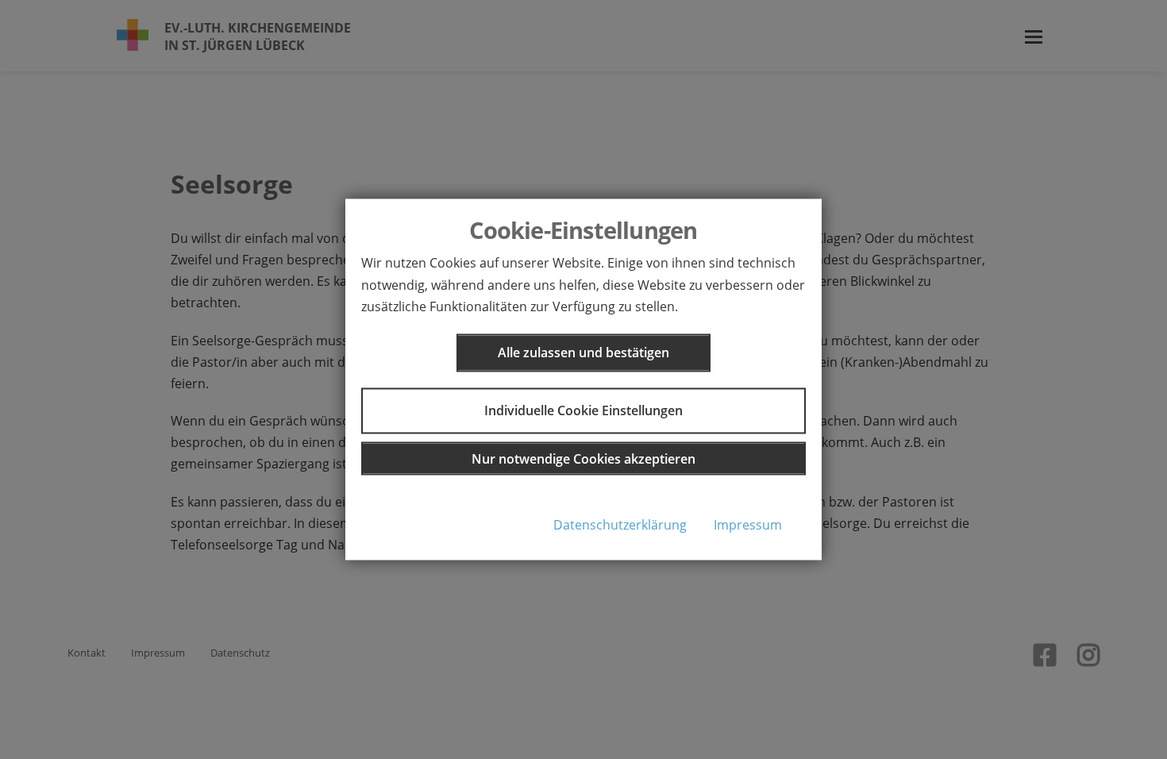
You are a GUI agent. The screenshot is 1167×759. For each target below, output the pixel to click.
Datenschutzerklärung (620, 525)
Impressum (748, 525)
